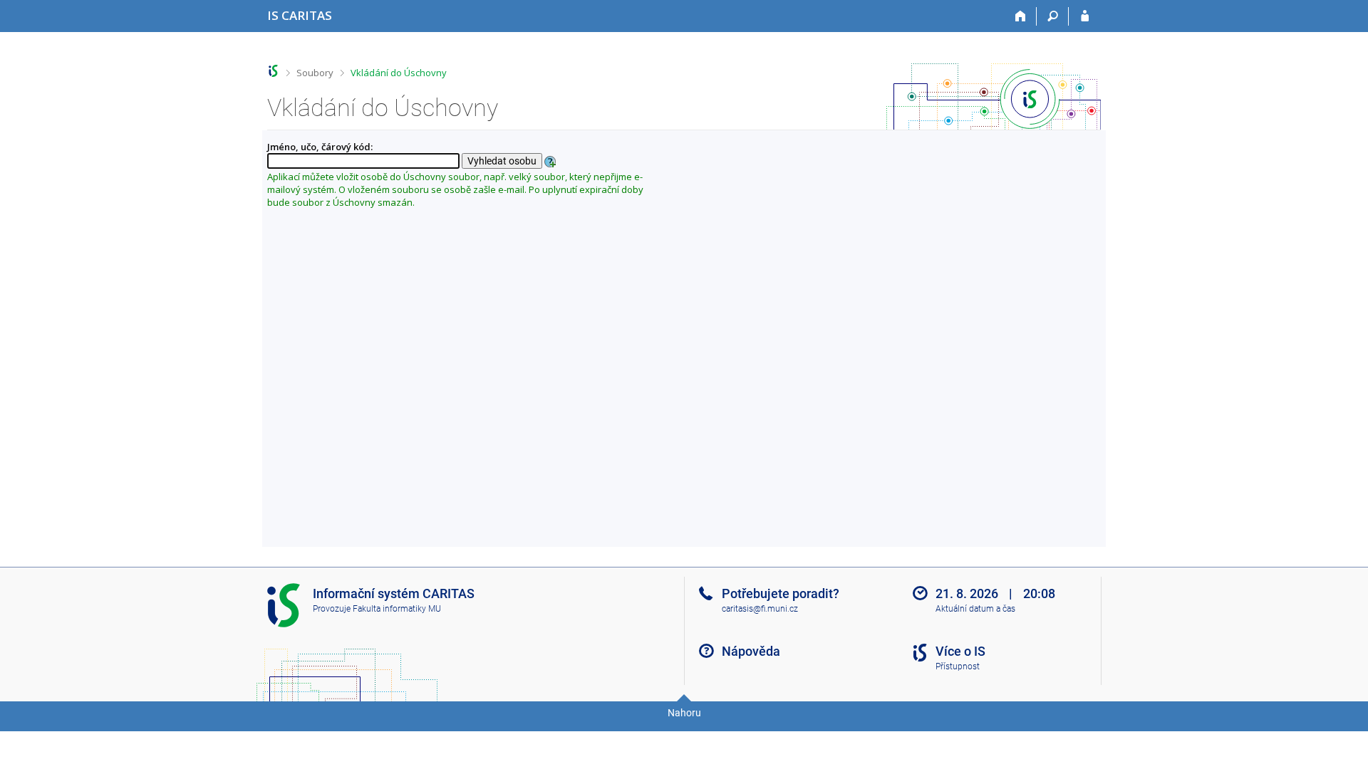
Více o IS (960, 651)
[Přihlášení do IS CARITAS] (1085, 16)
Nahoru (684, 712)
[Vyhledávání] (1053, 16)
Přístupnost (958, 666)
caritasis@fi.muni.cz (760, 609)
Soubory (314, 72)
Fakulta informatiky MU (397, 609)
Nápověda (751, 651)
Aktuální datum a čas (975, 609)
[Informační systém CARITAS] (273, 71)
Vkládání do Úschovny (399, 72)
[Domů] (1021, 16)
